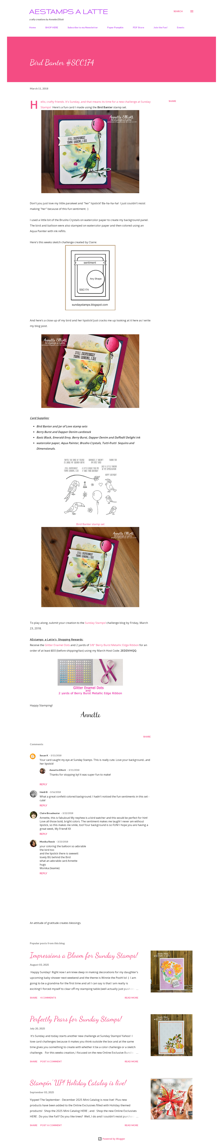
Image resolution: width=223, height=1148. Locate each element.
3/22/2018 (67, 813)
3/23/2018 (62, 841)
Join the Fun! (160, 27)
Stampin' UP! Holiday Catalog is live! (78, 1082)
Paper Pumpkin (115, 27)
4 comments (48, 997)
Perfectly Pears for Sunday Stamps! (76, 1019)
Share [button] (172, 101)
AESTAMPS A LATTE (68, 11)
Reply (43, 784)
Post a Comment (51, 1061)
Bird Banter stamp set (90, 524)
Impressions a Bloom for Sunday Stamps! (84, 955)
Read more (131, 997)
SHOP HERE (51, 27)
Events (180, 27)
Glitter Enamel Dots (57, 645)
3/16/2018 (55, 792)
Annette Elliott (57, 770)
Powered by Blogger (113, 1138)
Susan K (44, 755)
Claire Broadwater (50, 813)
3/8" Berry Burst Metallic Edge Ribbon (114, 645)
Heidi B (44, 792)
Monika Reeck (47, 841)
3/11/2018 (56, 755)
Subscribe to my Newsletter (83, 27)
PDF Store (138, 27)
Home (32, 27)
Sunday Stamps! (95, 623)
